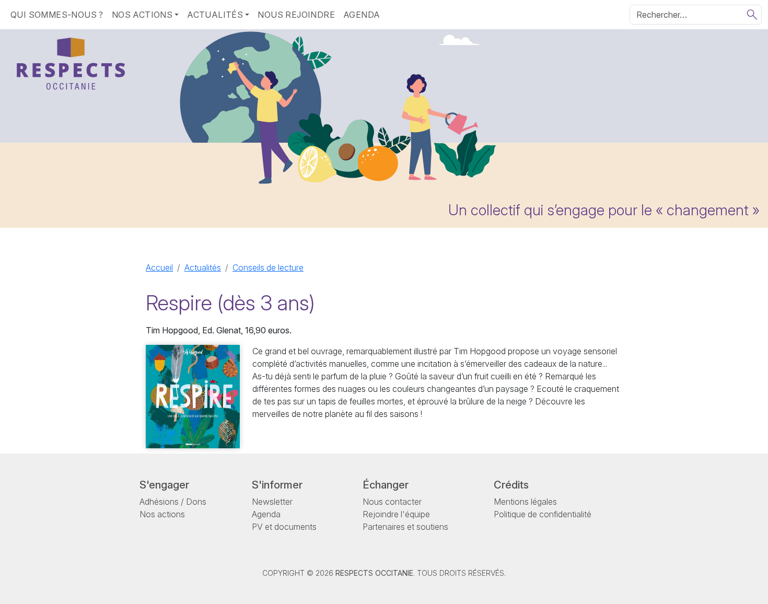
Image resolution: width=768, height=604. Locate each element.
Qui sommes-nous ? (56, 14)
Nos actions (162, 514)
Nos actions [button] (142, 14)
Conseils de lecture (268, 267)
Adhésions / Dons (172, 501)
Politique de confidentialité (542, 514)
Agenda (361, 14)
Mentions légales (525, 501)
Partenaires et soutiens (405, 526)
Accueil (159, 267)
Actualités (202, 267)
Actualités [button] (215, 14)
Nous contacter (392, 501)
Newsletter (272, 501)
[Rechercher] (752, 15)
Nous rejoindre (296, 14)
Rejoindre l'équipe (396, 514)
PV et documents (284, 526)
